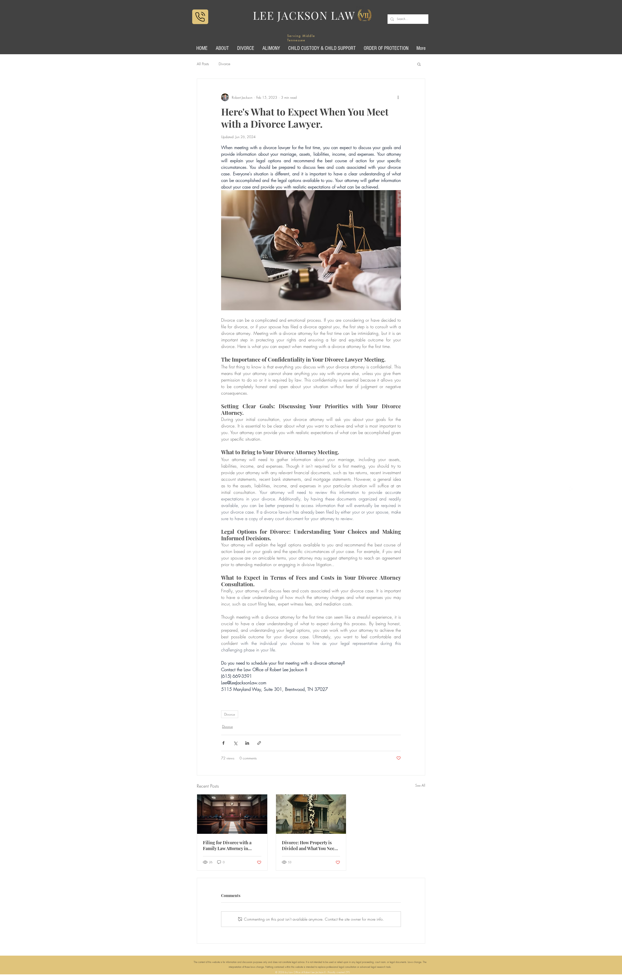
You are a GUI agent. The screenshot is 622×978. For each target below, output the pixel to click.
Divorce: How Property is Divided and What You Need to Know (309, 845)
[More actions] (398, 97)
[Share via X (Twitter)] (235, 743)
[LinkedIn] (572, 480)
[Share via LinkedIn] (247, 743)
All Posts (203, 64)
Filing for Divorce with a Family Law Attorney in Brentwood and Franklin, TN (231, 845)
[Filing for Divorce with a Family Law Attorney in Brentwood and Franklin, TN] (232, 814)
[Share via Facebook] (223, 743)
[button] (419, 64)
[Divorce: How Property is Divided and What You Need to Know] (311, 814)
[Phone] (200, 16)
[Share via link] (259, 743)
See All (420, 785)
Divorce (224, 64)
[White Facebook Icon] (572, 489)
